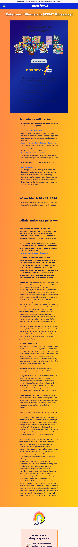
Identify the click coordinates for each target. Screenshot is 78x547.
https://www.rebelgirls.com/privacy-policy (34, 253)
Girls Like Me (20, 1)
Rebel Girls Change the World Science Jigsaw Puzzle (39, 143)
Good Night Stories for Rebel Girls (33, 153)
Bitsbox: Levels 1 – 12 (29, 167)
